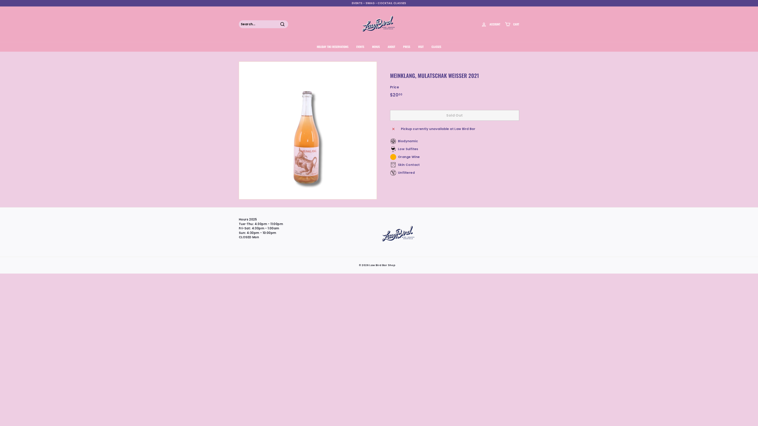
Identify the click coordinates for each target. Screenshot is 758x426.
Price (394, 87)
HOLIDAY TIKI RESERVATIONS (332, 47)
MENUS (376, 47)
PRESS (406, 47)
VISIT (421, 47)
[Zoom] (308, 130)
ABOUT (391, 47)
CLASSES (436, 47)
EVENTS (360, 47)
